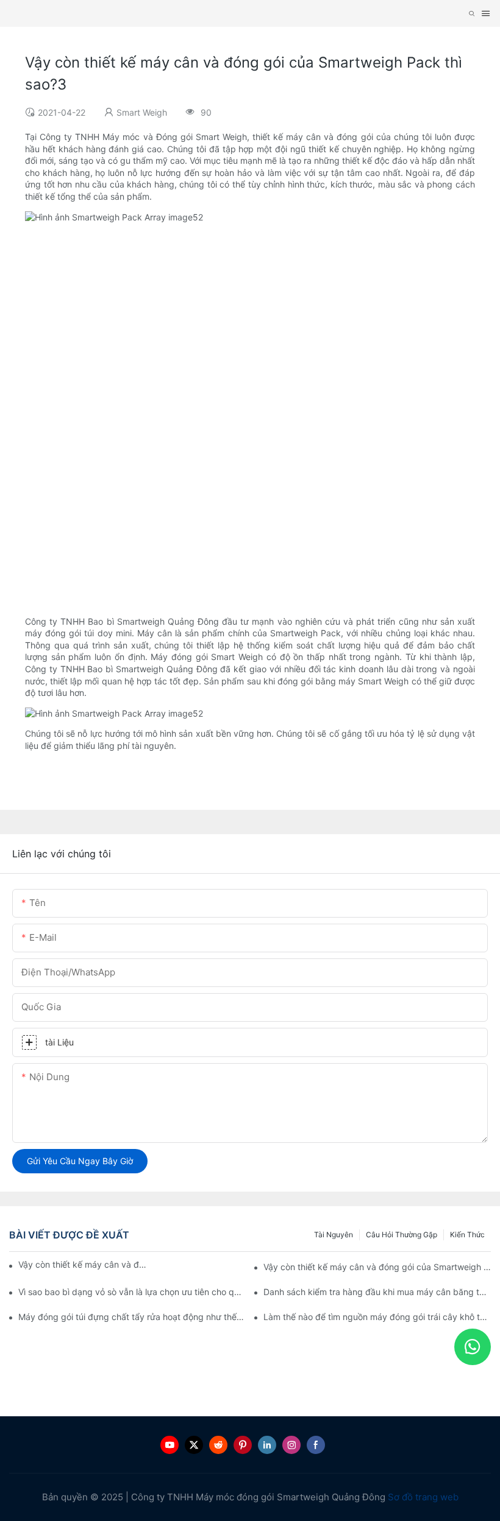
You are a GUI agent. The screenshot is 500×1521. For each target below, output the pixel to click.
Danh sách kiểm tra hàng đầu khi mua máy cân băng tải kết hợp (377, 1292)
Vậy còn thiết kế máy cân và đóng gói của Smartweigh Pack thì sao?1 (377, 1267)
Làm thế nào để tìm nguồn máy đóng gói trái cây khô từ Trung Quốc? (377, 1317)
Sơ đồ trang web (423, 1497)
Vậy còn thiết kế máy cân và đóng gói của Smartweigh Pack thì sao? (84, 1264)
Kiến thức (467, 1234)
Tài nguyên (333, 1234)
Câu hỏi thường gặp (401, 1234)
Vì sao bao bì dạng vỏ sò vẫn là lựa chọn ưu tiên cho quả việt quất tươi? (132, 1292)
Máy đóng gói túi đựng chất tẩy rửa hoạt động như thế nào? (132, 1317)
